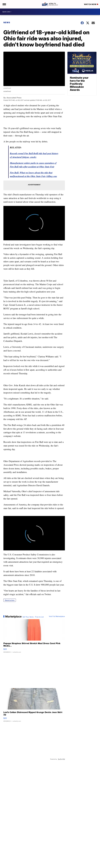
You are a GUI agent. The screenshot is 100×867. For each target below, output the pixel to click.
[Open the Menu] (4, 4)
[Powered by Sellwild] (61, 759)
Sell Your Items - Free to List (33, 617)
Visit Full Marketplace (57, 616)
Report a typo (10, 600)
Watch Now (90, 4)
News (6, 22)
